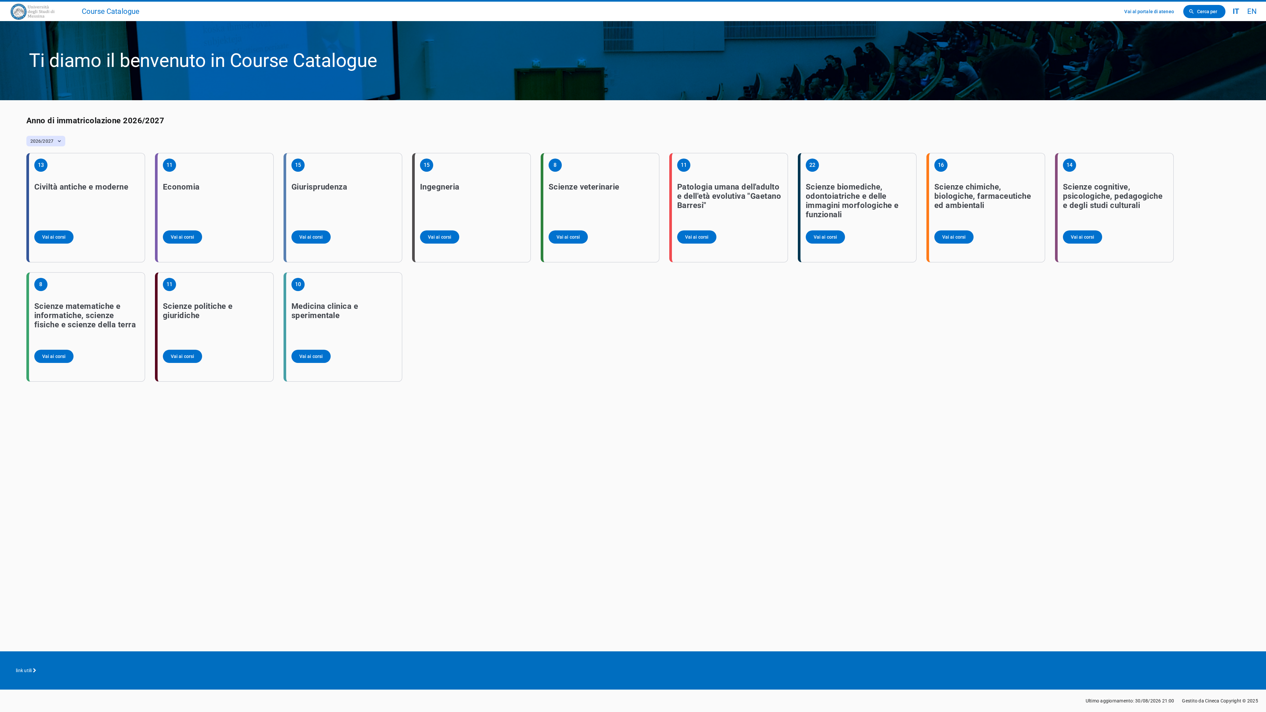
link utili (24, 670)
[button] (45, 141)
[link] (43, 11)
